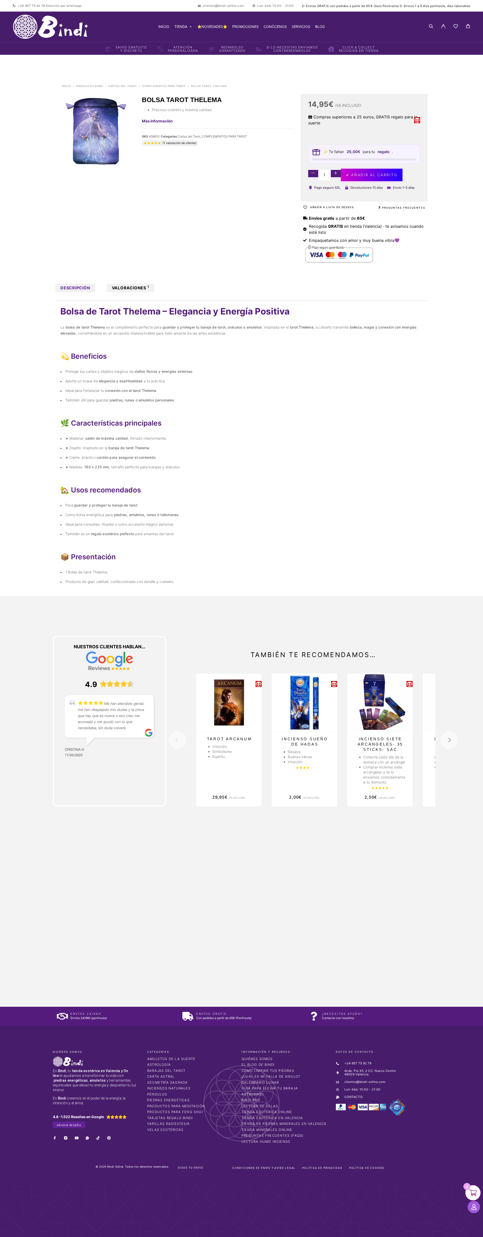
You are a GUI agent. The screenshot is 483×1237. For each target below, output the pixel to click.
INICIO (163, 26)
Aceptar (314, 1229)
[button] (14, 1160)
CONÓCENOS (275, 26)
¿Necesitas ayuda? (342, 1014)
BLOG (320, 26)
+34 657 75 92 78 (32, 6)
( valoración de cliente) (179, 143)
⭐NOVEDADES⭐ (212, 26)
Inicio (66, 85)
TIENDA (180, 26)
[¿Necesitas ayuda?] (313, 1016)
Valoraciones (130, 287)
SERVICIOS (301, 26)
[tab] (75, 288)
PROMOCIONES (245, 26)
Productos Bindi (89, 85)
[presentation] (177, 740)
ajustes (279, 1231)
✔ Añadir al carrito (371, 175)
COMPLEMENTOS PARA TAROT (164, 85)
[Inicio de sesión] (443, 26)
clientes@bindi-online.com (223, 6)
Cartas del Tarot (122, 85)
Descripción (75, 287)
